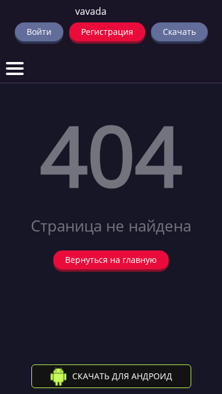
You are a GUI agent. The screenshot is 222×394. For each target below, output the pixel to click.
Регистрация (107, 31)
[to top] (195, 323)
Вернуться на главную (111, 259)
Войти (39, 31)
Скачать (179, 31)
